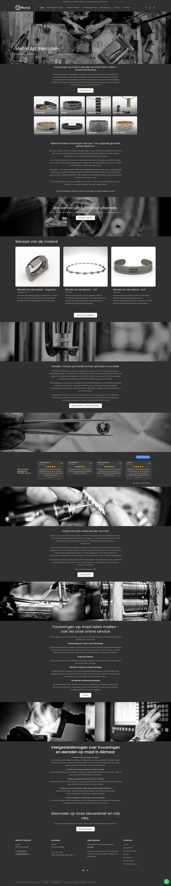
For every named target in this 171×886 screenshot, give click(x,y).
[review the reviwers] (62, 463)
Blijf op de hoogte (85, 829)
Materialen (126, 854)
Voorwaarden (127, 857)
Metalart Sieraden (24, 882)
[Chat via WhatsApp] (166, 881)
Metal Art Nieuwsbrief (130, 864)
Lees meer (50, 477)
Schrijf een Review (143, 457)
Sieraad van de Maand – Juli (81, 289)
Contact (85, 695)
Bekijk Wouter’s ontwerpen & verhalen (85, 405)
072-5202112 (21, 851)
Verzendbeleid (92, 882)
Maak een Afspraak (85, 218)
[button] (55, 7)
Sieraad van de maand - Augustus (36, 289)
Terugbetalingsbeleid (56, 882)
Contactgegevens (67, 882)
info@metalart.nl (23, 854)
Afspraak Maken (128, 848)
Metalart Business (128, 860)
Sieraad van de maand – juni (129, 289)
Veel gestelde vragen (130, 851)
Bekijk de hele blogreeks (85, 315)
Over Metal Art (85, 90)
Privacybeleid (45, 882)
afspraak (90, 847)
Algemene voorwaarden (80, 882)
